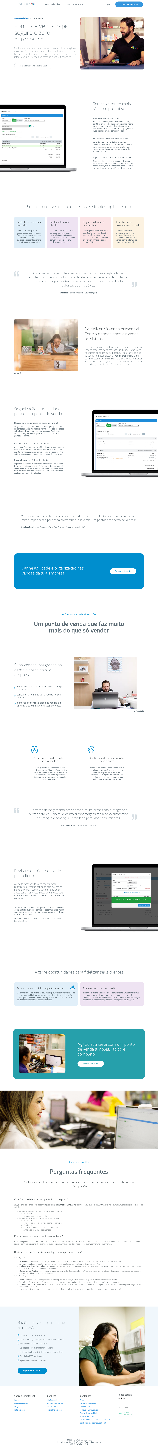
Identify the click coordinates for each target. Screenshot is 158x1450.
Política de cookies (87, 1416)
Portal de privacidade (89, 1413)
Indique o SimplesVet (89, 1410)
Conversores (85, 1406)
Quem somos (52, 1406)
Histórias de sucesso (88, 1403)
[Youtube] (124, 1398)
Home (16, 1400)
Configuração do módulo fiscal (93, 1423)
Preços (17, 1406)
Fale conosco (19, 1410)
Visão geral (52, 1400)
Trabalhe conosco (54, 1410)
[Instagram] (119, 1398)
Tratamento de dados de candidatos (95, 1419)
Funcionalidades (21, 18)
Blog (82, 1400)
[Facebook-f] (121, 1398)
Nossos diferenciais (55, 1403)
